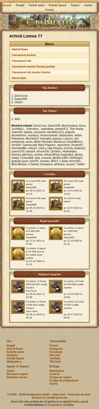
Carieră (54, 374)
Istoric (54, 383)
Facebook (56, 352)
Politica (76, 401)
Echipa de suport (61, 377)
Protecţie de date (79, 394)
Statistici (12, 355)
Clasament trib (21, 60)
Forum (49, 9)
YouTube (55, 358)
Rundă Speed (57, 5)
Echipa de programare (64, 380)
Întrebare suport (17, 374)
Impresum (59, 394)
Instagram (56, 348)
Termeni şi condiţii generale (49, 397)
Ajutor (88, 5)
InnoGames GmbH (38, 394)
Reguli (20, 5)
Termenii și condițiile (61, 404)
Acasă (7, 5)
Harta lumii (19, 78)
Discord (55, 355)
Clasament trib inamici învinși (31, 72)
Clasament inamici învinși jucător (33, 66)
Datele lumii (36, 5)
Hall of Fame (20, 49)
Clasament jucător (24, 55)
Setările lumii (15, 352)
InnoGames (57, 370)
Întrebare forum (17, 377)
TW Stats (55, 361)
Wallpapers (14, 361)
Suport (75, 5)
